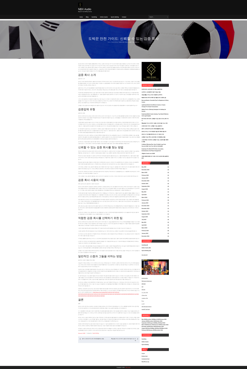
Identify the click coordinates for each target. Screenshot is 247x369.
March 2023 (144, 227)
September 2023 (146, 214)
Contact (124, 17)
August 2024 (145, 189)
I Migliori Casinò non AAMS (148, 153)
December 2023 (145, 205)
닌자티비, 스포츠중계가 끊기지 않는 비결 (151, 92)
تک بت (143, 303)
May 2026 (144, 167)
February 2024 (145, 200)
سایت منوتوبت (145, 298)
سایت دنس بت (145, 292)
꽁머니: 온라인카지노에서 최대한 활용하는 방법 (153, 128)
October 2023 (145, 211)
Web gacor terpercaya (147, 281)
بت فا (143, 300)
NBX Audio (84, 9)
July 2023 (144, 219)
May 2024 (144, 191)
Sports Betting (115, 17)
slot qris (143, 289)
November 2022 (145, 236)
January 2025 (145, 178)
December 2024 (145, 180)
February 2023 (145, 230)
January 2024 (145, 202)
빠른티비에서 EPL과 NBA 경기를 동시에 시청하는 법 (154, 97)
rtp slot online (145, 278)
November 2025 (145, 169)
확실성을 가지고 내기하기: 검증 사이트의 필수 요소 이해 (154, 123)
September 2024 (146, 186)
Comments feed (145, 359)
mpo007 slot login (146, 309)
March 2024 (144, 197)
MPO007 (144, 283)
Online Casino (104, 17)
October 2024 (145, 183)
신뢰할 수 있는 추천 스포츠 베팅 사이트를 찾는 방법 (153, 137)
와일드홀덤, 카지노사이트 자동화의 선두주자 (152, 94)
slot (142, 286)
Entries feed (144, 356)
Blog (87, 17)
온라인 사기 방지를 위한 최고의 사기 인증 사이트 (153, 134)
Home (81, 17)
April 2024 (144, 194)
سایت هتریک (144, 295)
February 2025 (145, 175)
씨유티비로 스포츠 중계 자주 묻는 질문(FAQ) (152, 89)
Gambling (94, 17)
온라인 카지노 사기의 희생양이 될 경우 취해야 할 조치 (154, 131)
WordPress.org (145, 361)
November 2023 (145, 208)
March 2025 (144, 172)
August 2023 (145, 216)
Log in (143, 353)
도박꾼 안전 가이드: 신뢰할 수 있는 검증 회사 (152, 125)
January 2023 (145, 233)
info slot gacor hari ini (146, 306)
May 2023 (144, 222)
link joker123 (144, 255)
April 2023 (144, 225)
